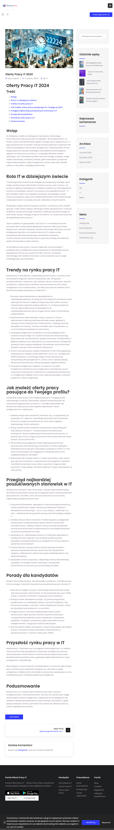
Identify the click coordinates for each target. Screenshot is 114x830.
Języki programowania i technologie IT (95, 99)
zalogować (23, 750)
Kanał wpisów (85, 228)
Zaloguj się (84, 223)
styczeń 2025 (85, 152)
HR (44, 78)
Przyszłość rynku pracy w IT (23, 118)
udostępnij (14, 717)
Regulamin (99, 790)
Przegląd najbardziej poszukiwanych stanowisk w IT (34, 110)
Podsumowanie (18, 121)
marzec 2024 (85, 162)
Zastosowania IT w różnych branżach (94, 90)
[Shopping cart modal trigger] (3, 14)
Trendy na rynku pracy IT (22, 103)
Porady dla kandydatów (21, 114)
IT (47, 78)
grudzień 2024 (85, 157)
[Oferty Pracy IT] (10, 5)
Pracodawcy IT (65, 783)
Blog (96, 783)
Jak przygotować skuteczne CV (94, 82)
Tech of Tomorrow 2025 (95, 73)
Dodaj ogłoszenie (100, 14)
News (81, 197)
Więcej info (106, 822)
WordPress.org (86, 237)
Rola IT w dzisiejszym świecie (24, 100)
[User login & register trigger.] (7, 14)
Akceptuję (90, 822)
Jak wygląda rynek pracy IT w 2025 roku (94, 64)
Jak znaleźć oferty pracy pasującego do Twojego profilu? (37, 107)
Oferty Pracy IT (65, 786)
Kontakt (98, 786)
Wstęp (14, 97)
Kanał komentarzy (87, 233)
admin (16, 78)
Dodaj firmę (81, 789)
